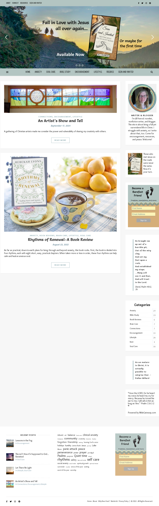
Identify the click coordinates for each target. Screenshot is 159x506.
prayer (83, 452)
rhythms (64, 459)
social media (72, 463)
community (70, 438)
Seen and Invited (36, 3)
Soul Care (50, 72)
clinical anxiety (90, 434)
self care (93, 459)
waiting (86, 467)
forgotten (62, 442)
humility (68, 445)
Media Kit (114, 501)
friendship (73, 441)
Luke (94, 445)
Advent (60, 435)
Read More (60, 140)
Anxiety (38, 72)
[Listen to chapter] (142, 405)
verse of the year (77, 467)
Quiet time (80, 455)
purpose (70, 456)
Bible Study (65, 72)
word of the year (63, 470)
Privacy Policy (123, 501)
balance (71, 434)
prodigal (91, 453)
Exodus (94, 439)
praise (76, 452)
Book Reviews (47, 235)
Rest (131, 342)
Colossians (60, 439)
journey (89, 446)
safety (74, 460)
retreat (90, 456)
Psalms (62, 455)
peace (81, 448)
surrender (61, 467)
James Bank (76, 446)
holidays (61, 445)
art (65, 435)
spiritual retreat (94, 463)
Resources (24, 3)
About (8, 3)
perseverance (65, 452)
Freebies (110, 72)
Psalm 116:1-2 (147, 403)
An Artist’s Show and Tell (60, 120)
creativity (81, 439)
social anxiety (63, 463)
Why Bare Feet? (104, 501)
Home (28, 72)
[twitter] (142, 3)
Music (60, 449)
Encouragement (82, 72)
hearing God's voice (91, 442)
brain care (79, 435)
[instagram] (146, 3)
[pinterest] (150, 3)
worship (73, 470)
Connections (45, 117)
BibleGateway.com (147, 412)
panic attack (70, 448)
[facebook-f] (139, 3)
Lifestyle (98, 72)
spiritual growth (83, 463)
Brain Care (61, 235)
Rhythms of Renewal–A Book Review (60, 239)
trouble (68, 467)
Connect (15, 3)
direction (88, 439)
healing (81, 442)
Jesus (84, 445)
